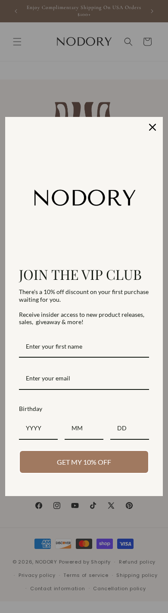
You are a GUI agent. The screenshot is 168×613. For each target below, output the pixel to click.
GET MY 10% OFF (84, 462)
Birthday (30, 408)
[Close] (152, 127)
